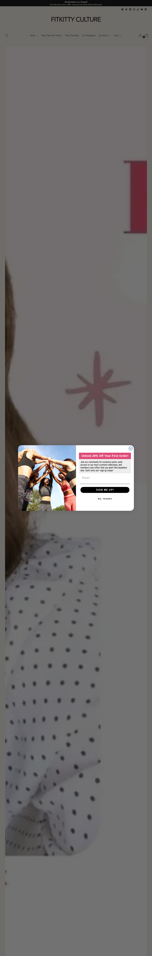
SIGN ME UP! (105, 490)
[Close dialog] (130, 448)
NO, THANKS (105, 499)
